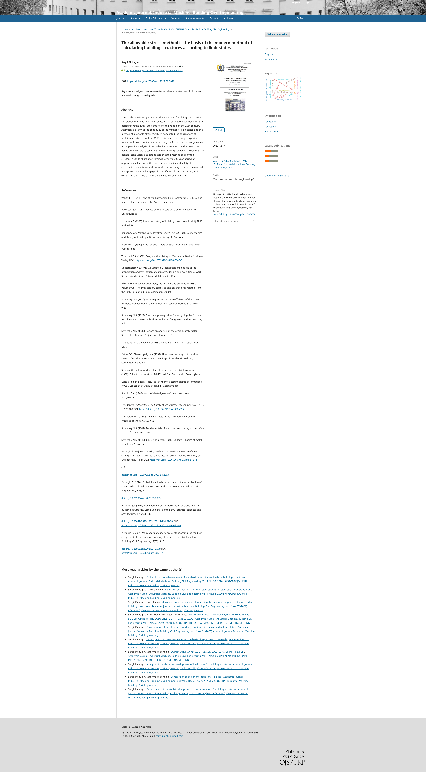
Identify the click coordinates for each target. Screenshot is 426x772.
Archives (228, 18)
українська (271, 59)
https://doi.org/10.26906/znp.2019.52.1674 (173, 459)
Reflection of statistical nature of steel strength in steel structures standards (208, 589)
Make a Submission (277, 34)
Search (303, 18)
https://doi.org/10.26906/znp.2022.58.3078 (150, 81)
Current (214, 18)
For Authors (270, 126)
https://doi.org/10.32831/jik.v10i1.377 (142, 552)
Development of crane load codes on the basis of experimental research (186, 639)
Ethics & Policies (155, 18)
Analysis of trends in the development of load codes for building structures (189, 664)
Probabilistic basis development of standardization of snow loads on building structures (196, 577)
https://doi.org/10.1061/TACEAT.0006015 (161, 409)
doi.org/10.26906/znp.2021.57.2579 (141, 548)
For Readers (270, 121)
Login (307, 2)
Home (124, 29)
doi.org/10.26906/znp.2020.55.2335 (141, 498)
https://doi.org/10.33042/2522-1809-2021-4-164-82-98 (151, 525)
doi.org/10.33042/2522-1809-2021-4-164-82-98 (147, 521)
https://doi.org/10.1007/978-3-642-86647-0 (158, 260)
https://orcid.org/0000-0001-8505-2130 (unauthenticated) (154, 70)
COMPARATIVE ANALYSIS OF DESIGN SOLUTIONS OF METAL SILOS (207, 651)
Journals (121, 18)
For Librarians (271, 131)
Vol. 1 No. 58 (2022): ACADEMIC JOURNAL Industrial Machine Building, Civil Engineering (186, 29)
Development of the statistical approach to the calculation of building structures (191, 689)
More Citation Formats (226, 220)
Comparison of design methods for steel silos (196, 676)
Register (296, 2)
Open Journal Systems (277, 175)
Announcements (195, 18)
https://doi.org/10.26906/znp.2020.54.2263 (145, 474)
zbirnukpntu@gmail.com (169, 735)
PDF (220, 129)
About (134, 18)
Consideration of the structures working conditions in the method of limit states (191, 627)
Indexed (176, 18)
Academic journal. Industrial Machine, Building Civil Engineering (179, 12)
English (269, 54)
